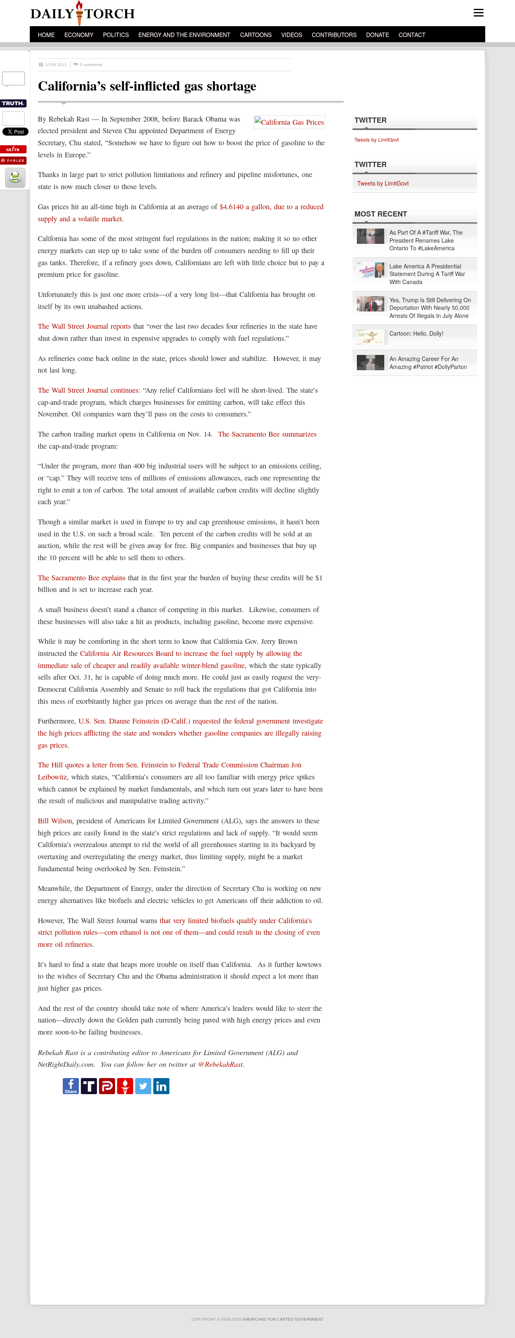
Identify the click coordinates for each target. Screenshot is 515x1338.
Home (46, 35)
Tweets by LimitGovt (376, 139)
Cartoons (256, 35)
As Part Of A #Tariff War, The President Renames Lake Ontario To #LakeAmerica (426, 240)
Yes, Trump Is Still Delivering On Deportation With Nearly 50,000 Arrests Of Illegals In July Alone (430, 308)
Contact (412, 35)
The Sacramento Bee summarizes (267, 434)
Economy (78, 35)
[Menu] (478, 12)
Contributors (334, 35)
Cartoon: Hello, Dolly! (416, 333)
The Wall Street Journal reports (84, 326)
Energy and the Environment (184, 35)
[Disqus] (183, 1196)
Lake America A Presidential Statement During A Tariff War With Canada (427, 274)
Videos (291, 35)
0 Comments (91, 64)
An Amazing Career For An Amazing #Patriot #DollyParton (428, 363)
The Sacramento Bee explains (82, 577)
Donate (377, 35)
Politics (116, 35)
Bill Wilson (55, 820)
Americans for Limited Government (282, 1319)
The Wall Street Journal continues (88, 390)
